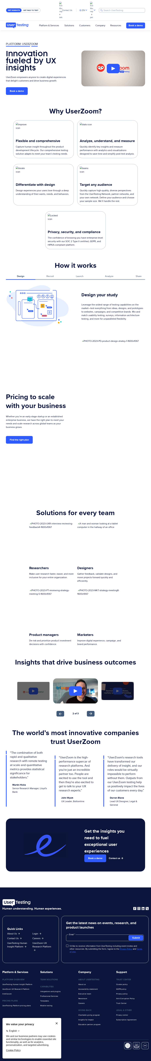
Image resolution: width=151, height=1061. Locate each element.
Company (100, 25)
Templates (44, 1001)
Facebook (134, 908)
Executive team (84, 994)
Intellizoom (7, 994)
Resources (115, 25)
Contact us (114, 858)
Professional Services (49, 996)
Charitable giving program (89, 1015)
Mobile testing (46, 1006)
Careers (36, 938)
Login (35, 933)
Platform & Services (49, 25)
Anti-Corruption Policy (125, 998)
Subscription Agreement (126, 1020)
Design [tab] (20, 276)
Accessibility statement (88, 989)
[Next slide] (91, 714)
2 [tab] (73, 713)
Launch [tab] (79, 276)
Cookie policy (122, 984)
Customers (84, 25)
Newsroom (82, 998)
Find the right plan (19, 439)
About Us (12, 933)
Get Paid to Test (30, 10)
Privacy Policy (126, 949)
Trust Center (121, 1003)
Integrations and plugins (50, 991)
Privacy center (122, 1015)
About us (82, 984)
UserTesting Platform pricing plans (16, 1006)
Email (71, 934)
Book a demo (136, 25)
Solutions (69, 25)
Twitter (147, 908)
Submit (136, 937)
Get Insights (14, 10)
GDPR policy (121, 989)
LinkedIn (143, 908)
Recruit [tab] (50, 276)
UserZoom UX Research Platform (41, 945)
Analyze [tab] (109, 276)
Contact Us (67, 10)
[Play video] (113, 68)
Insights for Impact (86, 1020)
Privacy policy (122, 994)
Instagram (138, 908)
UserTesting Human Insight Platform (17, 984)
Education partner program (89, 1024)
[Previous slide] (60, 714)
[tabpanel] (75, 306)
